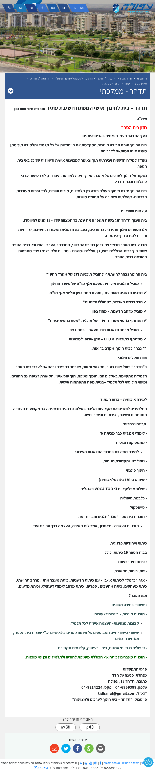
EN (74, 8)
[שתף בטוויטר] (66, 748)
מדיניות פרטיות (130, 763)
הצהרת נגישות (112, 763)
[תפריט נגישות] (9, 8)
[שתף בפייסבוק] (77, 748)
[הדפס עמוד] (100, 748)
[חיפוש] (64, 8)
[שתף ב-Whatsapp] (89, 748)
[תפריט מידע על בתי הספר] (10, 91)
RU (82, 8)
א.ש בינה (41, 768)
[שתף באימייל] (54, 748)
